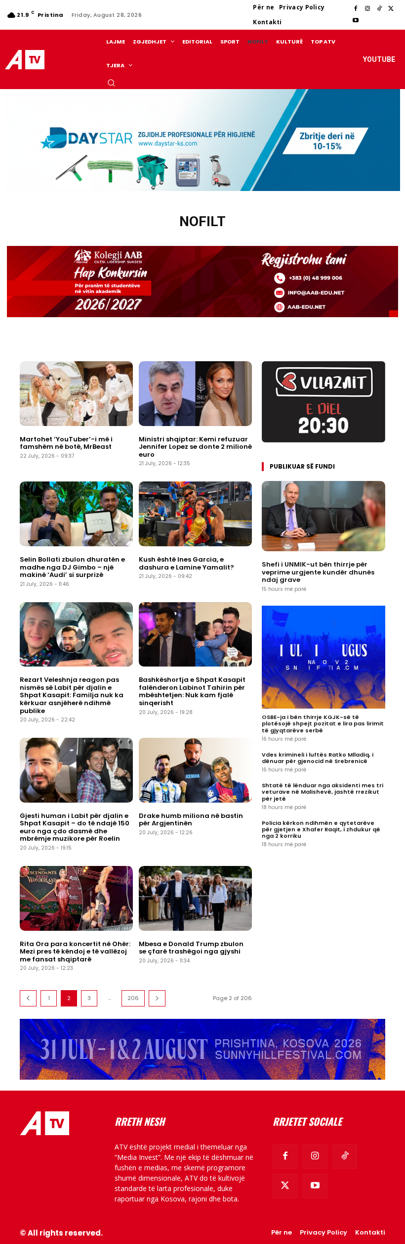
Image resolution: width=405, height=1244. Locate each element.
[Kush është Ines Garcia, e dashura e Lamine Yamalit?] (195, 513)
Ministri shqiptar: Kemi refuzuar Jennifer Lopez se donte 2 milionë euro (195, 446)
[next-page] (157, 998)
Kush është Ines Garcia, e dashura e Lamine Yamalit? (186, 563)
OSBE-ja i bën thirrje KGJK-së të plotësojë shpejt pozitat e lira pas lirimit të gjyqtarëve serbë (323, 723)
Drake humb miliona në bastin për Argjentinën (191, 819)
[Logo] (26, 59)
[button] (111, 83)
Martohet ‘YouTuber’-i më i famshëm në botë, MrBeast (66, 443)
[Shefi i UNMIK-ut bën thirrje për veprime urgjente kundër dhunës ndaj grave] (323, 516)
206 (133, 998)
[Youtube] (356, 21)
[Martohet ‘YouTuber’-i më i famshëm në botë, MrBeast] (76, 393)
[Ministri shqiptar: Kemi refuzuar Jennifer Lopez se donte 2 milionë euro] (195, 393)
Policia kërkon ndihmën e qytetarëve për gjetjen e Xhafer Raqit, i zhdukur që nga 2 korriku (321, 829)
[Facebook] (356, 9)
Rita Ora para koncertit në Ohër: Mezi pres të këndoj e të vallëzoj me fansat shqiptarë (75, 951)
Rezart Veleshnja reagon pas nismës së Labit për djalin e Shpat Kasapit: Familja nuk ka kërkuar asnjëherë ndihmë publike (71, 695)
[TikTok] (379, 9)
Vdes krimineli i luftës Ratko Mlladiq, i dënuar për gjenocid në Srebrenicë (317, 758)
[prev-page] (28, 998)
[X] (391, 9)
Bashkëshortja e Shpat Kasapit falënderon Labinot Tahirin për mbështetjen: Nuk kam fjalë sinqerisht (192, 691)
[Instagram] (367, 9)
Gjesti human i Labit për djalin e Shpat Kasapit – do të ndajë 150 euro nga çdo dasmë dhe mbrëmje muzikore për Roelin (74, 827)
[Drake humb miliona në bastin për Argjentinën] (195, 770)
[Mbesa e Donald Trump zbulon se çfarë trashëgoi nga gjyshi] (195, 898)
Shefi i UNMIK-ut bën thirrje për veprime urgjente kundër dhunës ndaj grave (318, 572)
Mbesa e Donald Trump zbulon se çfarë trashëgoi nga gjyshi (191, 948)
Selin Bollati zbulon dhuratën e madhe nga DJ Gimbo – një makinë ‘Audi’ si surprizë (72, 567)
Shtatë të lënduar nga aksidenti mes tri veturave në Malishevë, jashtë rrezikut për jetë (322, 791)
